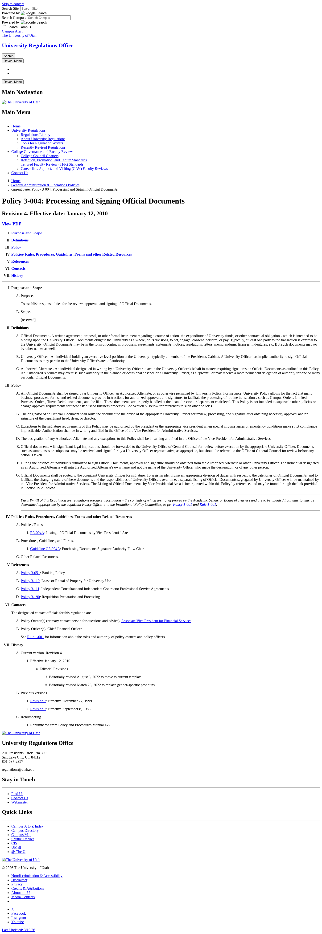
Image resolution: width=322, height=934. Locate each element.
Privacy (17, 884)
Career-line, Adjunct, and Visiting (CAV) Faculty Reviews (64, 169)
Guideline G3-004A (45, 549)
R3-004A (37, 533)
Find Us (17, 794)
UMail (16, 847)
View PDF (11, 223)
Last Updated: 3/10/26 (18, 930)
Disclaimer (19, 880)
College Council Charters (39, 156)
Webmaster (19, 802)
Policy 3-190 (30, 597)
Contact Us (19, 173)
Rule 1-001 (208, 504)
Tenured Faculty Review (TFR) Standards (52, 164)
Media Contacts (23, 897)
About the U (20, 893)
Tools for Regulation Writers (42, 143)
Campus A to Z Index (27, 826)
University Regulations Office (38, 45)
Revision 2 (38, 709)
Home (16, 126)
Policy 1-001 (182, 504)
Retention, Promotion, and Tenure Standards (54, 160)
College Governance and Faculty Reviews (42, 152)
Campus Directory (25, 830)
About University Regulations (43, 139)
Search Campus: (14, 18)
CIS (14, 843)
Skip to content (13, 4)
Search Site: (11, 8)
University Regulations (28, 130)
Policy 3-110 (30, 581)
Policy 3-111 (30, 589)
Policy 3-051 (30, 573)
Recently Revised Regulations (43, 147)
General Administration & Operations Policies (45, 185)
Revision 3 (38, 701)
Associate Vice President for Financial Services (156, 621)
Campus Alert (12, 31)
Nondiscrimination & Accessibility (36, 876)
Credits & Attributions (27, 888)
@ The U (18, 852)
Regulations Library (35, 135)
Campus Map (21, 835)
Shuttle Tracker (22, 839)
